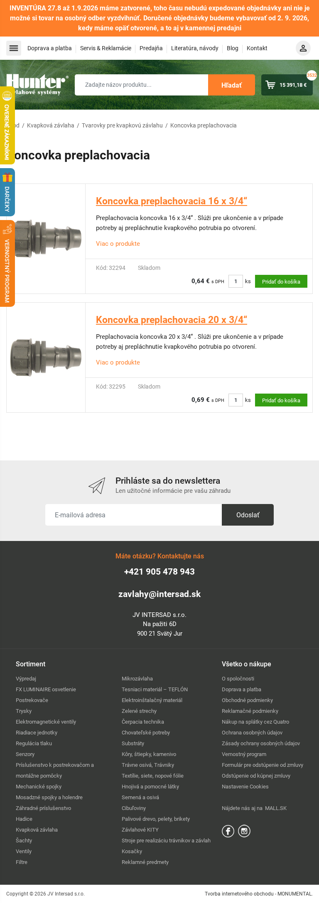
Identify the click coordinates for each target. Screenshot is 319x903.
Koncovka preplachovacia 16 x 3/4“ (171, 201)
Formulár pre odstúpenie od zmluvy (262, 765)
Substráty (133, 743)
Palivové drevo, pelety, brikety (156, 819)
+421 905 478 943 (159, 572)
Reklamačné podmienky (250, 711)
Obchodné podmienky (247, 700)
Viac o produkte (118, 243)
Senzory (25, 754)
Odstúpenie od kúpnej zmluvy (256, 776)
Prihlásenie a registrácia (303, 48)
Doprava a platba (49, 48)
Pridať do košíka (281, 282)
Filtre (21, 862)
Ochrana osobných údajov (252, 732)
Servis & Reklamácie (105, 48)
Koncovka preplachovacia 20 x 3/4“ (171, 319)
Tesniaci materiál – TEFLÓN (155, 689)
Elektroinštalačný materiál (152, 700)
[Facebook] (228, 830)
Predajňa (151, 48)
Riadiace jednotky (36, 732)
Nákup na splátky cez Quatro (255, 722)
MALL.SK (276, 808)
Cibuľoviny (134, 808)
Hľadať (231, 85)
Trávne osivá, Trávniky (148, 765)
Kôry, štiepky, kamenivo (149, 754)
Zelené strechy (139, 711)
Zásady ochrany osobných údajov (261, 743)
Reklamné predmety (145, 862)
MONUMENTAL (294, 894)
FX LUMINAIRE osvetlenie (46, 689)
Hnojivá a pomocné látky (150, 786)
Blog (232, 48)
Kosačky (132, 851)
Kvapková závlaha (50, 125)
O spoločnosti (238, 678)
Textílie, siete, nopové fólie (153, 776)
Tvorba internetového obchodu (239, 894)
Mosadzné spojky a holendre (49, 797)
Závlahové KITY (140, 830)
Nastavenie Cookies (245, 786)
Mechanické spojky (38, 786)
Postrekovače (32, 700)
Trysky (24, 711)
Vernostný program (244, 754)
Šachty (24, 840)
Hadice (24, 819)
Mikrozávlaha (137, 678)
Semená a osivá (140, 797)
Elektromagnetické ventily (46, 722)
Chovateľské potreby (146, 732)
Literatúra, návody (194, 48)
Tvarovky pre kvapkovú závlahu (122, 125)
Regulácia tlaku (34, 743)
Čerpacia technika (143, 722)
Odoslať (248, 515)
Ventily (24, 851)
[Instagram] (244, 830)
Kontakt (257, 48)
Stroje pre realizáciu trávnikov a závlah (166, 840)
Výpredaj (26, 678)
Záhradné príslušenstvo (43, 808)
